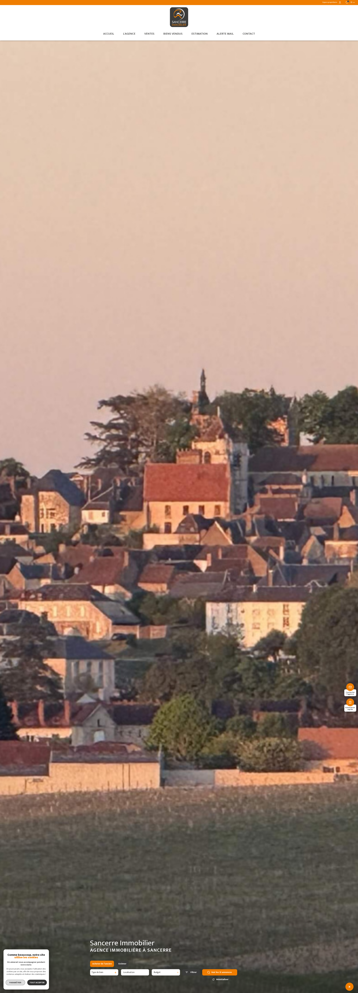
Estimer (122, 964)
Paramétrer (15, 982)
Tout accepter (37, 982)
